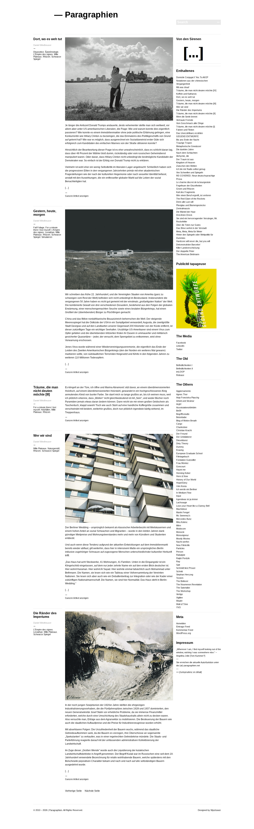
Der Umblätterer (184, 437)
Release (180, 375)
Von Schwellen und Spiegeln (189, 172)
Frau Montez (182, 463)
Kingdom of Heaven (185, 162)
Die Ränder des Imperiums (45, 614)
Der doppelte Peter (185, 251)
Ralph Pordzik (183, 558)
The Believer (182, 581)
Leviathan (49, 232)
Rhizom (46, 56)
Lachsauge (181, 502)
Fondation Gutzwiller (186, 460)
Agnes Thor (182, 394)
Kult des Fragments (185, 192)
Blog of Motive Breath (186, 420)
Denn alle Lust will (184, 202)
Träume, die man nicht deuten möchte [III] (45, 391)
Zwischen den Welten (186, 166)
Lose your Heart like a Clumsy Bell (192, 506)
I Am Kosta (181, 486)
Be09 (178, 410)
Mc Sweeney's (183, 515)
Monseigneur (182, 535)
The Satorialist (183, 587)
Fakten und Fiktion (185, 130)
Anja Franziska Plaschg (187, 397)
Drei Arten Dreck (184, 215)
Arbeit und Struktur (185, 401)
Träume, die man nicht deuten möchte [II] (196, 113)
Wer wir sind (42, 435)
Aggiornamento (183, 391)
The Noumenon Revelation (189, 584)
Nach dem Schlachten (186, 153)
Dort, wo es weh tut (47, 39)
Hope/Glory (181, 483)
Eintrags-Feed (183, 626)
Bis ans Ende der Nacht (187, 139)
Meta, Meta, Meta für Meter (189, 231)
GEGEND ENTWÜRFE (187, 136)
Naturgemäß (54, 448)
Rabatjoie (180, 555)
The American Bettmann (187, 254)
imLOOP (180, 371)
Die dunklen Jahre (185, 149)
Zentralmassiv (183, 208)
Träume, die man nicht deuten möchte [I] (195, 126)
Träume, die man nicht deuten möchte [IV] (196, 90)
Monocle (180, 532)
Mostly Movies (183, 538)
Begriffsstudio (182, 414)
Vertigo (179, 594)
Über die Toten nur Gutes (188, 225)
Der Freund (181, 433)
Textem (179, 578)
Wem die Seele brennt (186, 116)
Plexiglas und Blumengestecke (191, 205)
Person (179, 551)
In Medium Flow (183, 492)
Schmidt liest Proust (185, 568)
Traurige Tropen (184, 143)
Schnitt (179, 571)
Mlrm (178, 525)
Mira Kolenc (182, 522)
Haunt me (181, 469)
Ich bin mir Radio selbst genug (190, 169)
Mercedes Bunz (183, 519)
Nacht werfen (182, 542)
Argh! (178, 404)
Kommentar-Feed (184, 630)
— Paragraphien (86, 14)
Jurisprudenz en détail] (191, 672)
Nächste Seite (92, 790)
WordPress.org (183, 633)
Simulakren (46, 237)
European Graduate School (189, 453)
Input (178, 496)
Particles (180, 548)
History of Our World (186, 479)
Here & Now (182, 476)
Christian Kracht (184, 430)
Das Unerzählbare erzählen (189, 133)
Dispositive (38, 52)
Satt (178, 565)
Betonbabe (181, 417)
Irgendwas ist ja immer (187, 499)
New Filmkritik (183, 545)
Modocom (181, 528)
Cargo (179, 424)
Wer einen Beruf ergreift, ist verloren (193, 195)
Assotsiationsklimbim (186, 407)
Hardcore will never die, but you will (193, 241)
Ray (178, 561)
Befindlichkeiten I (184, 365)
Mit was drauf (182, 87)
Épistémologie (51, 52)
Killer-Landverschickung (187, 248)
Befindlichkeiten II (184, 368)
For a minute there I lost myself (45, 228)
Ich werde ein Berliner (186, 489)
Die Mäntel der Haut (185, 212)
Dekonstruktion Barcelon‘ (188, 244)
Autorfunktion (207, 662)
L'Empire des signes (43, 54)
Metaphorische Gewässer (188, 146)
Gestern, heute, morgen (44, 212)
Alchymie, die (182, 156)
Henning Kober (183, 473)
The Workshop (183, 591)
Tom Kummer (196, 656)
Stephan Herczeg (184, 574)
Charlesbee (181, 427)
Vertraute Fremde (184, 120)
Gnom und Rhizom (185, 189)
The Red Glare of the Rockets (190, 198)
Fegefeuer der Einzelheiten (189, 185)
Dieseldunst (182, 440)
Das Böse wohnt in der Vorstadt (191, 228)
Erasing (180, 450)
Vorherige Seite (73, 790)
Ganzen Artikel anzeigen (77, 196)
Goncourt (180, 466)
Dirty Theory (182, 443)
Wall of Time (182, 604)
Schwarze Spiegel (50, 451)
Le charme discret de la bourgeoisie (193, 182)
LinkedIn (180, 346)
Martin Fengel (182, 512)
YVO (178, 607)
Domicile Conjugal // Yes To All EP (192, 77)
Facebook (181, 342)
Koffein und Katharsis (186, 94)
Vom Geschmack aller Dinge (190, 123)
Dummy (180, 447)
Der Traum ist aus (185, 159)
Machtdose (181, 509)
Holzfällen (45, 409)
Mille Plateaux (39, 448)
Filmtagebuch (182, 456)
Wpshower (216, 810)
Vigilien (179, 597)
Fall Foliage (38, 227)
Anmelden (181, 623)
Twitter (179, 349)
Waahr (179, 601)
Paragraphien (55, 810)
